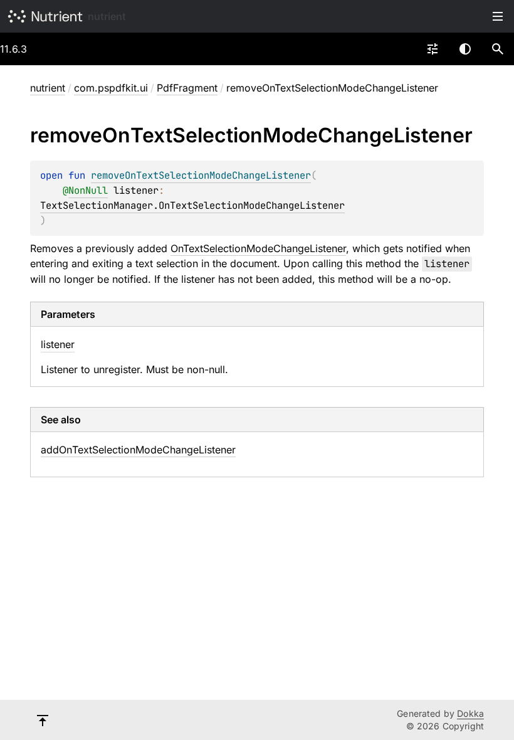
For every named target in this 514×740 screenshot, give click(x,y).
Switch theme (465, 49)
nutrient (107, 16)
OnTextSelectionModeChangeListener (258, 248)
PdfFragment (187, 88)
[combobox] (432, 49)
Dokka (470, 713)
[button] (497, 49)
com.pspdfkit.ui (111, 88)
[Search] (497, 49)
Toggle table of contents (497, 16)
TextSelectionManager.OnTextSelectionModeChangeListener (192, 205)
